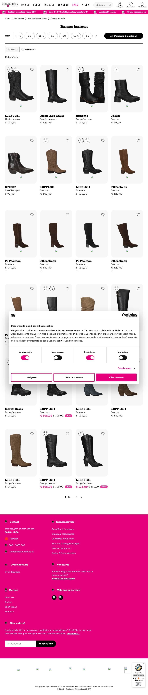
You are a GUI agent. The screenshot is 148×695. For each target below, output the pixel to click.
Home (7, 19)
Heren (83, 679)
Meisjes (101, 679)
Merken (13, 590)
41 (87, 35)
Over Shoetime (19, 564)
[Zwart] (41, 271)
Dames (75, 679)
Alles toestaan (116, 377)
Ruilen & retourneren (63, 534)
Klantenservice (65, 521)
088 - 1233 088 (17, 545)
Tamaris (9, 611)
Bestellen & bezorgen (63, 529)
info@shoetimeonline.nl (22, 551)
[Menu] (143, 664)
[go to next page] (81, 497)
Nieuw (116, 679)
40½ (76, 35)
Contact (14, 521)
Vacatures (63, 564)
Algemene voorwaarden (39, 679)
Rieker (8, 602)
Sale (109, 679)
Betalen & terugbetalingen (65, 543)
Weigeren (32, 377)
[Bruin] (112, 197)
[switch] (58, 357)
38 (29, 35)
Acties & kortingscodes (64, 553)
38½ (41, 35)
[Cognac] (6, 271)
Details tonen (124, 368)
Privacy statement (61, 679)
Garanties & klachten (63, 538)
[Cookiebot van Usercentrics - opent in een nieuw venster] (124, 315)
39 (52, 35)
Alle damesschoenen (37, 19)
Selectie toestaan (74, 377)
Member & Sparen (61, 548)
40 (64, 35)
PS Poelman (11, 607)
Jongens (92, 679)
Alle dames (19, 19)
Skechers (9, 597)
